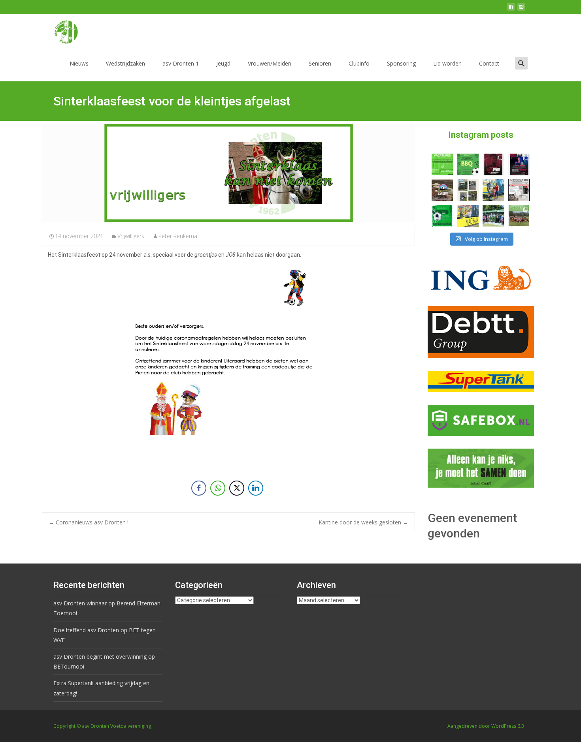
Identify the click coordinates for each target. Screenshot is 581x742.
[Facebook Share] (198, 488)
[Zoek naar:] (521, 63)
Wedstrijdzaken (125, 63)
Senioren (320, 63)
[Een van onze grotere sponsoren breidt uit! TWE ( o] (519, 164)
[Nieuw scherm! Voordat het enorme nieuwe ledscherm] (468, 190)
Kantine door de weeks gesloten (363, 522)
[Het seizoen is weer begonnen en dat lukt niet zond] (468, 164)
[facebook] (511, 9)
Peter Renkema (177, 236)
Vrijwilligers (130, 236)
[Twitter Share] (236, 488)
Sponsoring (401, 63)
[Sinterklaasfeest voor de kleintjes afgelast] (228, 173)
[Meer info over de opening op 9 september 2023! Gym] (493, 164)
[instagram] (521, 9)
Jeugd (223, 63)
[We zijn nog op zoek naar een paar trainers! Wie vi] (442, 164)
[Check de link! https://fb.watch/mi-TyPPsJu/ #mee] (442, 190)
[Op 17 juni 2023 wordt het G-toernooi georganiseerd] (519, 216)
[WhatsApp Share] (217, 488)
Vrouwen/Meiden (269, 63)
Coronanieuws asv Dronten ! (88, 522)
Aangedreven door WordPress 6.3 (485, 726)
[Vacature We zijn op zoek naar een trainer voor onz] (442, 216)
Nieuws (79, 63)
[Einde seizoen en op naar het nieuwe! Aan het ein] (468, 216)
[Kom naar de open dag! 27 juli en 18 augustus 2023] (519, 190)
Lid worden (447, 63)
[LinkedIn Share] (255, 488)
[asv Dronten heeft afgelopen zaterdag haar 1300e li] (493, 190)
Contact (489, 63)
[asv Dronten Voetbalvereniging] (60, 30)
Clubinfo (359, 63)
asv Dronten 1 (180, 63)
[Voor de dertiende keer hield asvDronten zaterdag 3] (493, 216)
